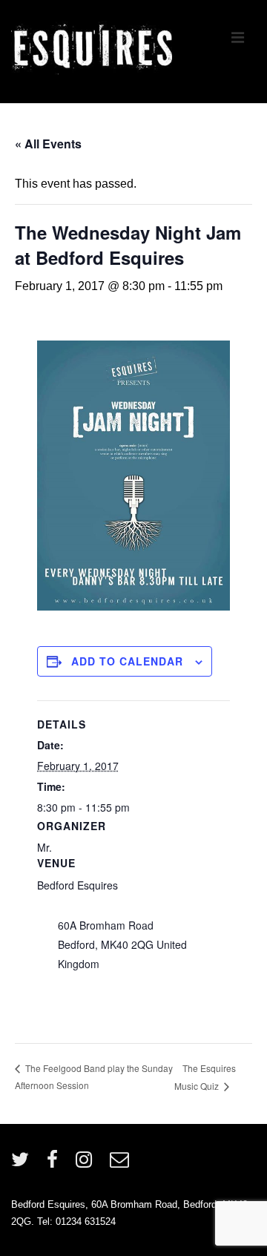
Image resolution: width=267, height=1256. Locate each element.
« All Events (48, 143)
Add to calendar (127, 661)
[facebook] (56, 1164)
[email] (121, 1164)
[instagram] (87, 1164)
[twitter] (23, 1164)
